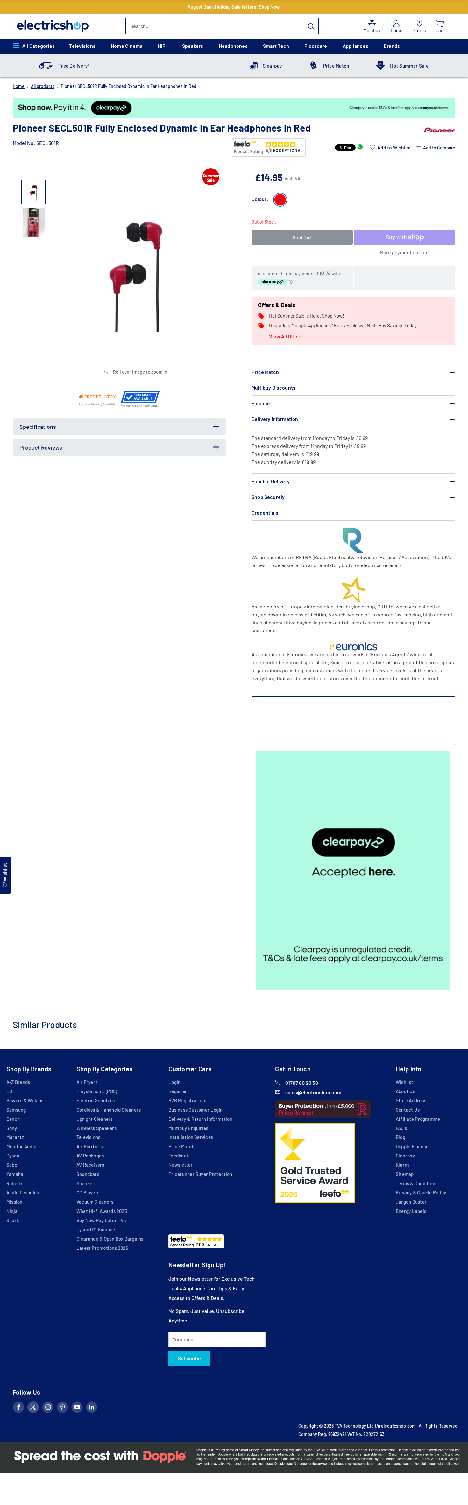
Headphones (233, 46)
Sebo (11, 1165)
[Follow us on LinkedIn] (91, 1408)
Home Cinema (127, 46)
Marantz (15, 1137)
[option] (234, 108)
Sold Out (302, 237)
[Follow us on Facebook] (18, 1408)
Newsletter (180, 1165)
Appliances (355, 46)
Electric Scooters (95, 1100)
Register (177, 1091)
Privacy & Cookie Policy (421, 1192)
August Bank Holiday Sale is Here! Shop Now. (234, 7)
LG (9, 1091)
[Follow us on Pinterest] (62, 1408)
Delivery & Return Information (200, 1119)
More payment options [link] (405, 252)
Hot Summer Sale (409, 65)
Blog (400, 1137)
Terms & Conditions (416, 1183)
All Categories (38, 46)
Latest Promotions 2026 (102, 1248)
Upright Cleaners (94, 1119)
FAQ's (401, 1128)
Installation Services (190, 1137)
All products (42, 86)
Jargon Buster (411, 1202)
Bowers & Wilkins (25, 1100)
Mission (14, 1202)
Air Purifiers (89, 1146)
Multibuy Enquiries (188, 1128)
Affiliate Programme (418, 1119)
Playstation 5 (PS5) (96, 1091)
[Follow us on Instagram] (47, 1408)
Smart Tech (276, 46)
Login (174, 1082)
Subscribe (189, 1358)
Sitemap (405, 1174)
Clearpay (272, 65)
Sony (11, 1128)
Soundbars (87, 1174)
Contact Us (408, 1110)
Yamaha (14, 1174)
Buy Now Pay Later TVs (101, 1220)
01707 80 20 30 (301, 1083)
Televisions (82, 46)
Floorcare (315, 46)
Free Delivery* (73, 65)
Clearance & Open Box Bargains (110, 1239)
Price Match (336, 65)
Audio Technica (22, 1192)
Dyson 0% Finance (95, 1229)
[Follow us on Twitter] (33, 1408)
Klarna (403, 1165)
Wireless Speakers (96, 1128)
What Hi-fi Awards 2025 (101, 1211)
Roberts (15, 1183)
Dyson (12, 1155)
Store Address (411, 1100)
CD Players (87, 1192)
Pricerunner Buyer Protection (200, 1174)
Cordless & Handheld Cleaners (108, 1110)
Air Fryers (86, 1082)
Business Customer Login (195, 1110)
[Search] (311, 26)
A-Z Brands (18, 1082)
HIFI (162, 46)
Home (19, 86)
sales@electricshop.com (313, 1092)
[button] (390, 147)
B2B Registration (186, 1100)
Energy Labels (411, 1211)
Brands (392, 46)
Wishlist (404, 1082)
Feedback (178, 1155)
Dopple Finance (412, 1146)
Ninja (12, 1211)
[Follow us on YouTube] (77, 1408)
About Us (405, 1091)
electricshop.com (398, 1426)
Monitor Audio (21, 1146)
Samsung (16, 1110)
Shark (12, 1220)
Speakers (192, 46)
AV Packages (90, 1155)
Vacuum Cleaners (94, 1202)
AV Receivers (90, 1165)
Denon (13, 1119)
